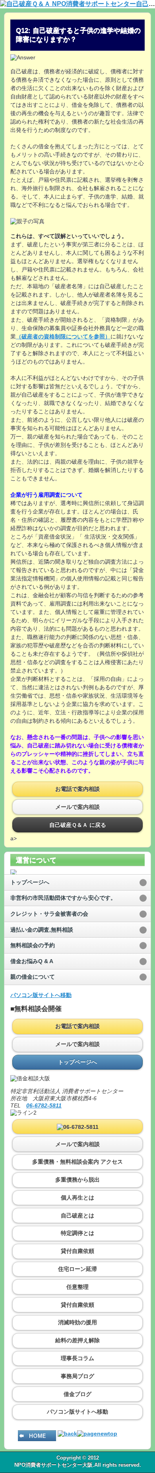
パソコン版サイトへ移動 (41, 995)
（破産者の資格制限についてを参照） (63, 336)
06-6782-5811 (44, 1105)
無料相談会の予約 (32, 945)
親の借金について (32, 976)
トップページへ (29, 882)
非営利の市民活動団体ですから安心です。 (63, 898)
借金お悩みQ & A (31, 961)
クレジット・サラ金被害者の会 (49, 914)
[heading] (77, 4)
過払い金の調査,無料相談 (41, 929)
